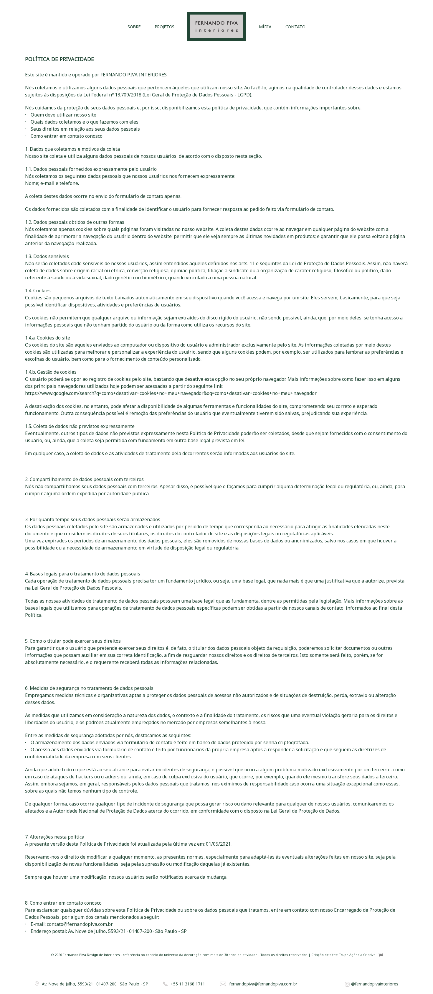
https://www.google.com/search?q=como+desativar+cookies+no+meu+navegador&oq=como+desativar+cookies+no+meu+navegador (171, 393)
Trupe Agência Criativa (357, 955)
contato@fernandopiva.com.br (80, 924)
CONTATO (295, 26)
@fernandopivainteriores (374, 984)
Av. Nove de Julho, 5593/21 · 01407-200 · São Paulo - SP (95, 983)
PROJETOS (164, 26)
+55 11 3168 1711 (188, 984)
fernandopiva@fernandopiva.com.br (263, 984)
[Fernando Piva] (216, 27)
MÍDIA (265, 26)
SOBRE (134, 26)
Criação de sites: (324, 955)
